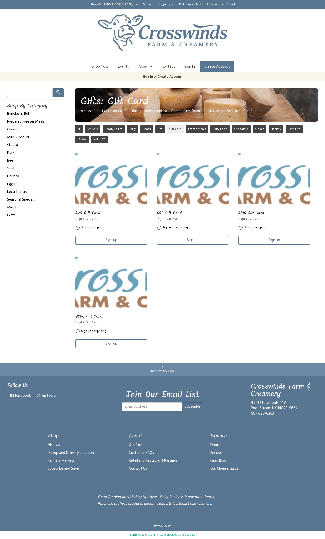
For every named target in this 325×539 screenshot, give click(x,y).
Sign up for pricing (94, 227)
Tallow (81, 139)
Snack (147, 129)
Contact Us (138, 468)
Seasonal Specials (21, 200)
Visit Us (54, 445)
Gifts (11, 215)
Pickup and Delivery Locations (71, 453)
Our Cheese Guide (224, 468)
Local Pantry (17, 192)
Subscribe (192, 407)
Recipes (216, 453)
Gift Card (175, 129)
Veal (10, 168)
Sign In (189, 67)
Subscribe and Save (63, 468)
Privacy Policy (162, 526)
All (79, 129)
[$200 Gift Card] (111, 283)
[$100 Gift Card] (274, 179)
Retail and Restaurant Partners (153, 461)
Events (123, 67)
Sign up (111, 240)
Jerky (132, 129)
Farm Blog (218, 461)
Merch (12, 207)
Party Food (220, 129)
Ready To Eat (113, 129)
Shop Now (100, 67)
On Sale (93, 129)
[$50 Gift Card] (193, 179)
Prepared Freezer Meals (26, 121)
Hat (160, 129)
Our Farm (136, 445)
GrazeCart (188, 535)
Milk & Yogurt (18, 137)
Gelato (12, 145)
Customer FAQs (141, 453)
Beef (11, 160)
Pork (10, 153)
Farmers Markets (61, 461)
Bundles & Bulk (18, 114)
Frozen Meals (197, 129)
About (144, 67)
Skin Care (99, 139)
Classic (259, 129)
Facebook (22, 396)
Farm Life (294, 129)
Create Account (217, 67)
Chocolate (241, 129)
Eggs (11, 184)
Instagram (50, 396)
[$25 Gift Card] (111, 179)
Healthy (276, 129)
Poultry (13, 176)
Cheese (13, 129)
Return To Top (162, 371)
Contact (168, 67)
